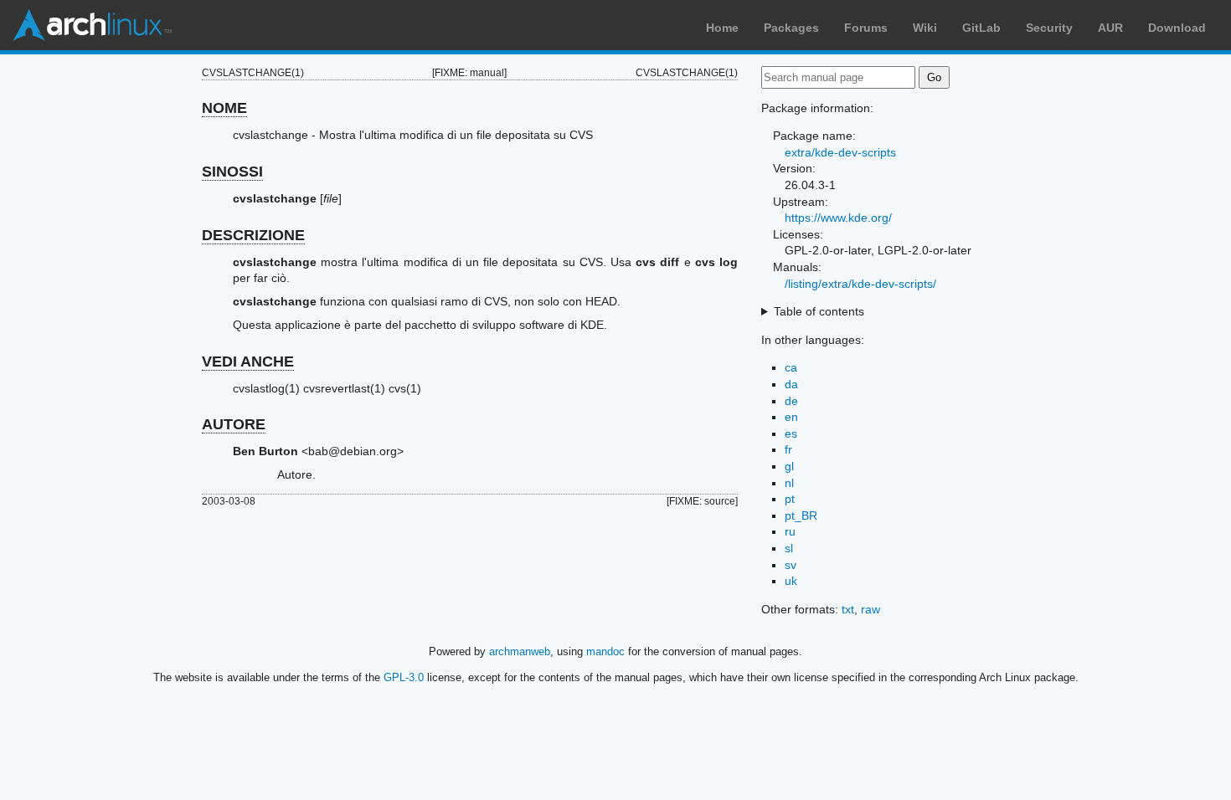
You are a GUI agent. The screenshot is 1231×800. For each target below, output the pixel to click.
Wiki (925, 27)
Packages (791, 27)
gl (789, 466)
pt (790, 498)
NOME (224, 108)
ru (790, 531)
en (791, 416)
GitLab (981, 27)
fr (788, 449)
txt (848, 609)
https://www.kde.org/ (838, 217)
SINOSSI (232, 171)
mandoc (605, 651)
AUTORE (233, 424)
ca (791, 367)
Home (722, 27)
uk (791, 580)
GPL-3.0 (404, 677)
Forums (866, 27)
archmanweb (519, 651)
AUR (1110, 27)
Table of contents (819, 311)
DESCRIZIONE (253, 235)
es (791, 433)
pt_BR (801, 515)
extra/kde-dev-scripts (840, 152)
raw (870, 609)
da (791, 384)
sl (789, 548)
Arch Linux (92, 25)
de (791, 401)
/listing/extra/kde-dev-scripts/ (860, 283)
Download (1177, 27)
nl (789, 483)
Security (1049, 27)
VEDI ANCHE (248, 361)
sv (790, 565)
